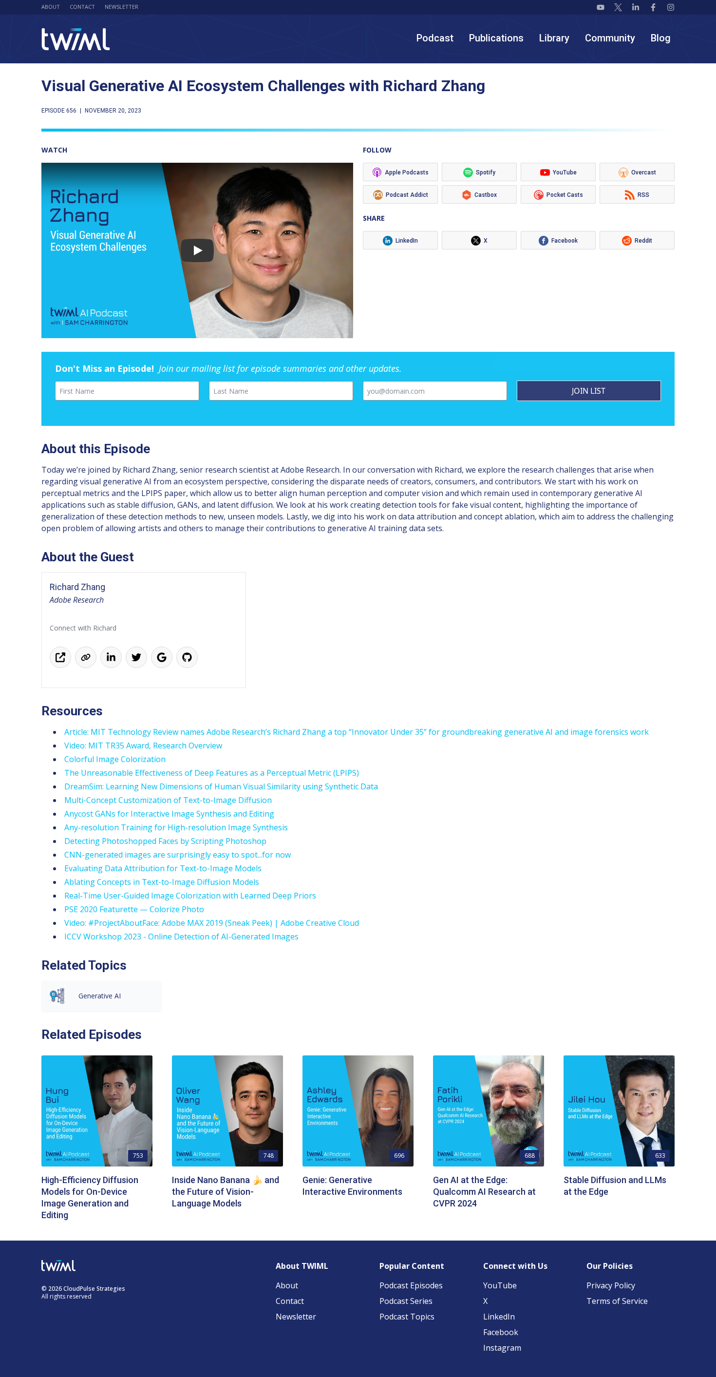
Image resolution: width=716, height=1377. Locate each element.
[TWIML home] (75, 39)
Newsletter (121, 6)
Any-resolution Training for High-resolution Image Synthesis (176, 827)
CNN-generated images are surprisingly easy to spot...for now (177, 854)
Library (554, 38)
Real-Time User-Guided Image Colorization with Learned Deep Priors (190, 895)
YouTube (500, 1285)
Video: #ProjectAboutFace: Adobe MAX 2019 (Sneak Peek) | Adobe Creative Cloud (211, 923)
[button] (197, 250)
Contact (82, 6)
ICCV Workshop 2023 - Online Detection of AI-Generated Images (181, 936)
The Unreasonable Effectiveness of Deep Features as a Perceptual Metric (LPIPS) (211, 772)
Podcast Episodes (411, 1285)
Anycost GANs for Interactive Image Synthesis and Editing (169, 813)
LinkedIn (499, 1316)
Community (610, 38)
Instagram (502, 1347)
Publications (496, 38)
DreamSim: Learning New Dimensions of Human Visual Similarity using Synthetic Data (221, 786)
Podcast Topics (406, 1316)
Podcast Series (406, 1301)
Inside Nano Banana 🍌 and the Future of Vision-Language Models (225, 1191)
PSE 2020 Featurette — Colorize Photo (134, 909)
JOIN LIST (588, 390)
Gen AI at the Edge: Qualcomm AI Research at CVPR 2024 (484, 1191)
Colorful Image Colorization (115, 759)
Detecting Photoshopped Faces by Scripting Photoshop (165, 841)
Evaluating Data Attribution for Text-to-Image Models (163, 868)
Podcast (434, 38)
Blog (661, 38)
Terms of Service (617, 1301)
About (50, 6)
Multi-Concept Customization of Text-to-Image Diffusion (168, 800)
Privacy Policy (610, 1285)
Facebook (500, 1332)
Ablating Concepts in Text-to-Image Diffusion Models (161, 882)
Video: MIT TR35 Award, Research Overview (143, 745)
